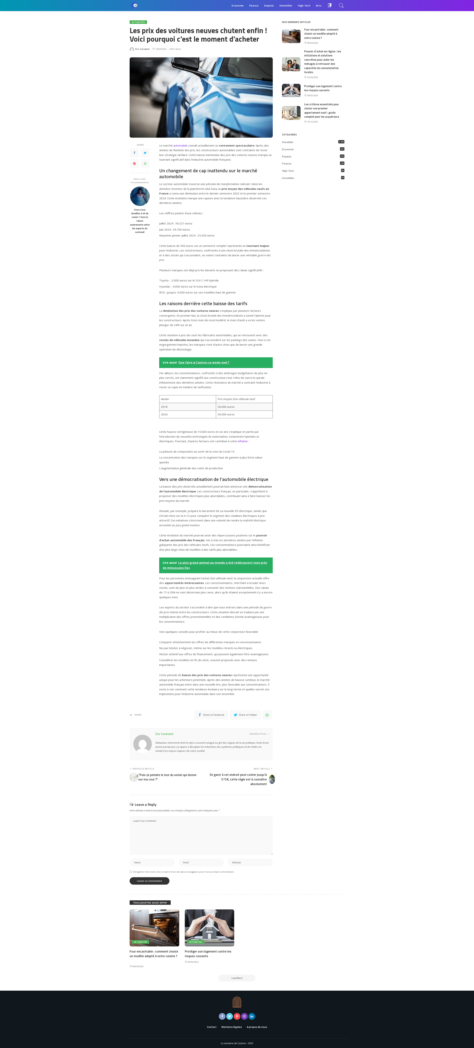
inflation (243, 441)
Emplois (286, 156)
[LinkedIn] (251, 1016)
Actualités (138, 22)
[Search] (341, 5)
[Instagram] (244, 1016)
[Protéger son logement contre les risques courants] (291, 91)
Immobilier (288, 178)
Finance (286, 163)
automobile (180, 145)
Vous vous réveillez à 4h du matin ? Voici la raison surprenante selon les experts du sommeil (140, 221)
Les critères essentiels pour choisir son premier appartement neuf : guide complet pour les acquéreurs (321, 110)
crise (215, 451)
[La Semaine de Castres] (135, 5)
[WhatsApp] (145, 163)
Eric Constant (142, 49)
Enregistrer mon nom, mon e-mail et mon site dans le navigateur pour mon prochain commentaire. (183, 871)
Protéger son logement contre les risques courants (323, 88)
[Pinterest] (134, 163)
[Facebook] (134, 153)
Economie (288, 149)
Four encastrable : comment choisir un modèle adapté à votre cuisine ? (321, 33)
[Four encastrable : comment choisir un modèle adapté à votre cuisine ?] (291, 36)
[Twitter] (145, 153)
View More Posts (257, 733)
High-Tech (288, 170)
